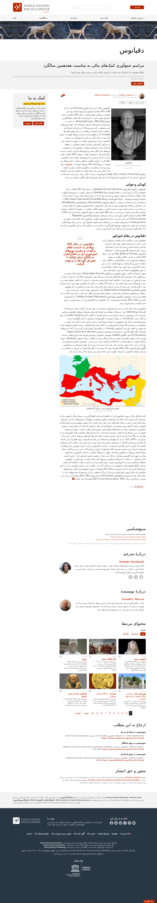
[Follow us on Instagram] (130, 824)
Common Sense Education (116, 797)
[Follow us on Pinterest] (121, 824)
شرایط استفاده (103, 834)
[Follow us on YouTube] (134, 824)
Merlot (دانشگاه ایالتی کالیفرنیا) (42, 800)
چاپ (130, 102)
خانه (14, 18)
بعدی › (86, 713)
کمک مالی (38, 123)
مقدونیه (69, 164)
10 (93, 713)
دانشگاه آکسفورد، (66, 797)
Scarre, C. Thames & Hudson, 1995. (121, 540)
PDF (122, 102)
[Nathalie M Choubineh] (130, 577)
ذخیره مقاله (139, 102)
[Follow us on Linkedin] (125, 824)
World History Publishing (54, 847)
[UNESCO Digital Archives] (78, 870)
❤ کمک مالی (137, 83)
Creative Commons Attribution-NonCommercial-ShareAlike (114, 780)
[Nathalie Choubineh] (141, 577)
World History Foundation (51, 843)
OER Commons (62, 800)
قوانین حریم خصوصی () (61, 834)
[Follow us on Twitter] (116, 824)
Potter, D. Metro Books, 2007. (128, 537)
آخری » (77, 713)
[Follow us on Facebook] (112, 824)
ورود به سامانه (136, 18)
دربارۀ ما (74, 18)
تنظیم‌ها (115, 834)
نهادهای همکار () (41, 834)
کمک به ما (104, 18)
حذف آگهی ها (139, 487)
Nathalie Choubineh (102, 95)
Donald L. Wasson (126, 95)
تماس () (91, 834)
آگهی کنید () (79, 834)
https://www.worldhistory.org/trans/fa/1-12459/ (122, 738)
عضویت (28, 123)
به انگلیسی (43, 18)
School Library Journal (80, 800)
